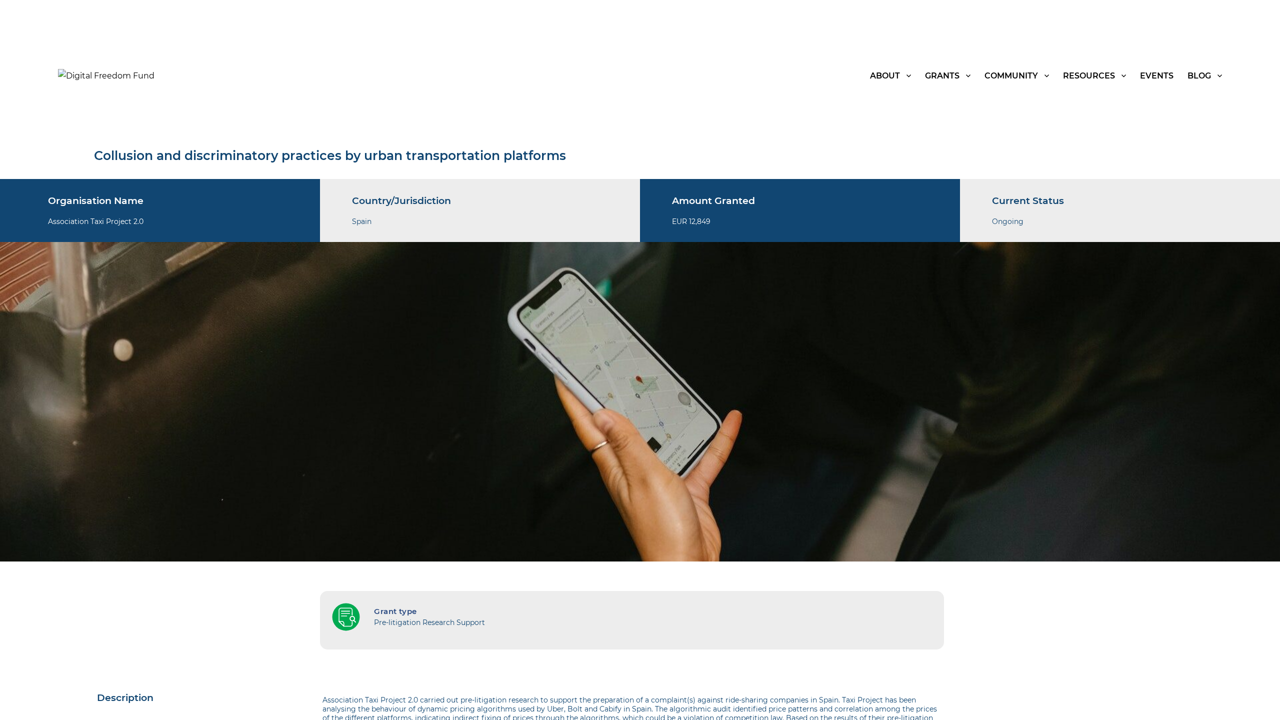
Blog (1199, 75)
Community (1011, 75)
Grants (942, 75)
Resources (1089, 75)
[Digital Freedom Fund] (106, 75)
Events (1157, 75)
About (885, 75)
